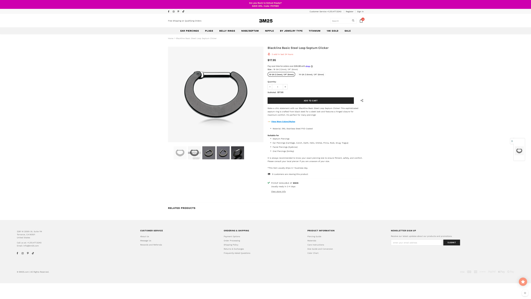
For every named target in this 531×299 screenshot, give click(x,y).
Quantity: (272, 82)
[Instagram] (174, 11)
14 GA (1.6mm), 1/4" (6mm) (311, 74)
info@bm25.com (31, 246)
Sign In (360, 11)
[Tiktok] (184, 11)
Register (349, 11)
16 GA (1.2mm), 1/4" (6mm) (281, 74)
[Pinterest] (179, 11)
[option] (215, 94)
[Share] (361, 100)
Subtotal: (272, 92)
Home (170, 38)
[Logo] (266, 21)
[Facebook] (169, 11)
